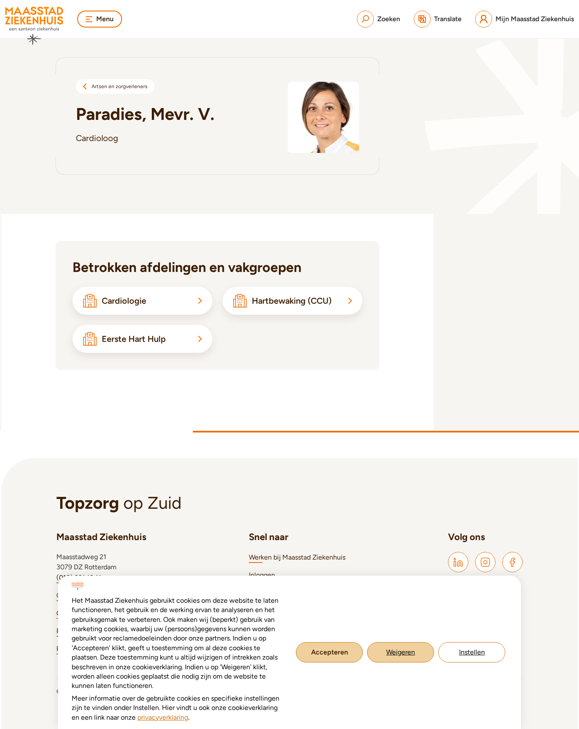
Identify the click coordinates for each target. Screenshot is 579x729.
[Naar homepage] (34, 26)
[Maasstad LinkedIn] (458, 562)
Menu (105, 19)
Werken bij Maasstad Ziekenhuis (297, 557)
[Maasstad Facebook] (512, 562)
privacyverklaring (162, 717)
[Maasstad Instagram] (485, 562)
